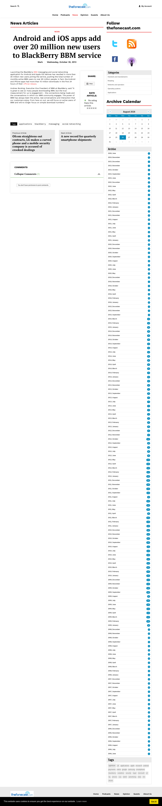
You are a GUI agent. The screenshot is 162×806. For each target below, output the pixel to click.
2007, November (114, 683)
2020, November (114, 248)
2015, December (114, 306)
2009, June (112, 604)
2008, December (114, 629)
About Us (105, 15)
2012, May (111, 460)
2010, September (114, 542)
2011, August (112, 497)
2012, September (114, 443)
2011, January (113, 526)
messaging (54, 124)
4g (109, 777)
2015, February (113, 323)
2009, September (114, 592)
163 (148, 617)
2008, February (113, 671)
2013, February (113, 422)
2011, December (114, 480)
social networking (71, 124)
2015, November (114, 310)
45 (148, 335)
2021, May (111, 232)
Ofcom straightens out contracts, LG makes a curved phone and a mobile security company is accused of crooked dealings (31, 142)
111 (148, 546)
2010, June (112, 555)
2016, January (113, 302)
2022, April (112, 195)
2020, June (112, 269)
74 (148, 414)
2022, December (114, 182)
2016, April (112, 294)
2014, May (111, 360)
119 (148, 493)
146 (148, 584)
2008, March (112, 667)
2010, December (114, 530)
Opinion (84, 15)
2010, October (113, 538)
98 (148, 443)
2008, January (113, 675)
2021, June (112, 228)
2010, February (113, 571)
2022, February (113, 203)
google (124, 769)
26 (148, 327)
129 (148, 476)
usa (120, 777)
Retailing (111, 81)
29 (148, 625)
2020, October (113, 253)
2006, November (114, 733)
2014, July (111, 352)
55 (148, 364)
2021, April (112, 236)
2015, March (112, 319)
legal (134, 773)
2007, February (113, 720)
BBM (35, 72)
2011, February (113, 522)
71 (148, 389)
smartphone (140, 769)
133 (148, 460)
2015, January (113, 327)
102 (148, 439)
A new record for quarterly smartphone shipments (78, 136)
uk (118, 766)
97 (148, 422)
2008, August (113, 646)
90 (148, 497)
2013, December (114, 381)
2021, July (111, 224)
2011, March (112, 518)
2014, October (113, 339)
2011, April (112, 513)
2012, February (113, 472)
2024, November (114, 157)
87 (148, 435)
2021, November (114, 215)
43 (148, 352)
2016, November (114, 282)
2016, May (111, 290)
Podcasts (65, 15)
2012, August (113, 447)
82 (148, 513)
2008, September (114, 642)
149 (148, 588)
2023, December (114, 161)
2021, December (114, 211)
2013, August (113, 397)
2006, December (114, 729)
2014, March (112, 368)
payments (112, 769)
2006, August (113, 745)
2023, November (114, 166)
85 (148, 377)
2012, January (113, 476)
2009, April (112, 613)
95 (148, 426)
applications (25, 124)
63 (148, 368)
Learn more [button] (81, 801)
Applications (112, 92)
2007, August (113, 696)
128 (148, 555)
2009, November (114, 584)
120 (148, 505)
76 (148, 393)
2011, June (112, 505)
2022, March (112, 199)
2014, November (114, 335)
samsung (131, 769)
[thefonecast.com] (79, 6)
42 (148, 344)
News (75, 15)
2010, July (111, 551)
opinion (112, 765)
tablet (125, 777)
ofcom (111, 780)
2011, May (111, 509)
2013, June (112, 406)
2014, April (112, 364)
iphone (114, 777)
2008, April (112, 662)
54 (148, 339)
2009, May (111, 609)
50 (148, 356)
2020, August (113, 261)
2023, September (114, 174)
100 (148, 464)
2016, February (113, 298)
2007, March (112, 716)
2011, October (113, 489)
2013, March (112, 418)
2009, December (114, 580)
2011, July (111, 501)
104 (148, 567)
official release (29, 84)
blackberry (40, 124)
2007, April (112, 712)
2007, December (114, 679)
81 (148, 431)
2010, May (111, 559)
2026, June (112, 153)
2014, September (114, 344)
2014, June (112, 356)
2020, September (114, 257)
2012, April (112, 464)
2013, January (113, 426)
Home (55, 15)
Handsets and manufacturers (118, 77)
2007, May (111, 708)
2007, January (113, 725)
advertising (132, 777)
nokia (119, 769)
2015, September (114, 315)
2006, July (111, 749)
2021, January (113, 240)
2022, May (111, 190)
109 (148, 484)
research (139, 766)
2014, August (113, 348)
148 (148, 592)
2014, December (114, 331)
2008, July (111, 650)
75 (148, 402)
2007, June (112, 704)
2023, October (113, 170)
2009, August (113, 596)
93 (148, 596)
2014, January (113, 377)
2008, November (114, 633)
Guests (94, 15)
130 (148, 489)
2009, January (113, 625)
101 (148, 518)
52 (148, 360)
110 (148, 468)
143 (148, 575)
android (146, 766)
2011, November (114, 484)
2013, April (112, 414)
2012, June (112, 455)
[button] (15, 6)
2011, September (114, 493)
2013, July (111, 402)
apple (132, 766)
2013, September (114, 393)
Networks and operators (116, 85)
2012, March (112, 468)
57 (148, 397)
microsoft (141, 773)
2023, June (112, 178)
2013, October (113, 389)
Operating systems (114, 89)
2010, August (113, 546)
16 (148, 319)
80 (148, 455)
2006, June (112, 754)
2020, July (111, 265)
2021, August (113, 219)
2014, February (113, 373)
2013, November (114, 385)
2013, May (111, 410)
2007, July (111, 700)
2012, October (113, 439)
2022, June (112, 186)
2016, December (114, 277)
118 (148, 530)
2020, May (111, 273)
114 (148, 559)
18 (148, 323)
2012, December (114, 431)
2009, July (111, 600)
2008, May (111, 658)
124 (148, 501)
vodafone (121, 773)
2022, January (113, 207)
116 (148, 526)
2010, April (112, 563)
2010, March (112, 567)
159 (148, 600)
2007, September (114, 691)
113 (148, 472)
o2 (147, 773)
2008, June (112, 654)
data (139, 777)
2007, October (113, 687)
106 (148, 480)
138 (148, 522)
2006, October (113, 737)
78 (148, 373)
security (128, 773)
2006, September (114, 741)
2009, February (113, 621)
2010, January (113, 575)
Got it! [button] (154, 801)
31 (148, 348)
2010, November (114, 534)
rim (144, 777)
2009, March (112, 617)
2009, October (113, 588)
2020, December (114, 244)
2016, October (113, 286)
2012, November (114, 435)
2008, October (113, 638)
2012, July (111, 451)
